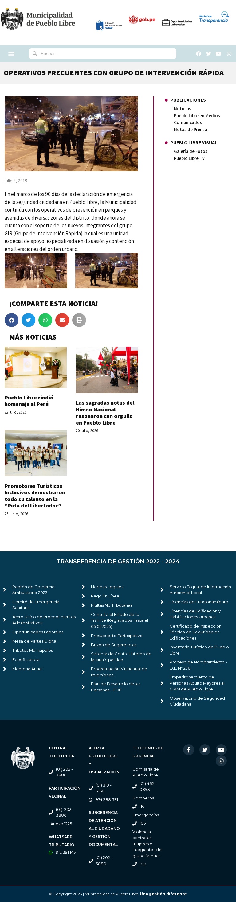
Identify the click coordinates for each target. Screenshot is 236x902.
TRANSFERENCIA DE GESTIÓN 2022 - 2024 (118, 561)
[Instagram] (221, 760)
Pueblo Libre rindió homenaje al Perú (29, 401)
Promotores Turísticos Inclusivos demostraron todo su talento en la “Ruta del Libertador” (35, 495)
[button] (11, 54)
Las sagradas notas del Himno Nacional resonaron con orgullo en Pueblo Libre (105, 412)
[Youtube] (221, 749)
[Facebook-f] (188, 749)
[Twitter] (204, 749)
